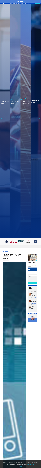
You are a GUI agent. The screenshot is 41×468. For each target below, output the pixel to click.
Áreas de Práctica (29, 3)
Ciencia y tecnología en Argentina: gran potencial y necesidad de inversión (34, 288)
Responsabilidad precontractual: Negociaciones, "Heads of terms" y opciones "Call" (33, 294)
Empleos (19, 3)
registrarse (37, 3)
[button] (3, 3)
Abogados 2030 (15, 3)
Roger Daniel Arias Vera (32, 320)
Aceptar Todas (20, 466)
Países (25, 3)
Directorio (22, 3)
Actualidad (10, 3)
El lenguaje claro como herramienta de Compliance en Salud (33, 301)
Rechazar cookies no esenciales (30, 464)
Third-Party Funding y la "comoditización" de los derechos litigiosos (34, 307)
